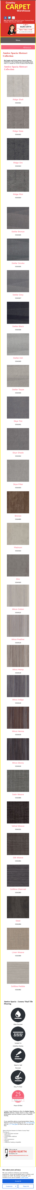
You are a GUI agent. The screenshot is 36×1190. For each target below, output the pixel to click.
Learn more (24, 1177)
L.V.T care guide (13, 1124)
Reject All (26, 1186)
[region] (18, 1178)
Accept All (18, 1181)
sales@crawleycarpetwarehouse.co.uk (18, 1155)
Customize (9, 1186)
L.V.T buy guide (30, 1122)
